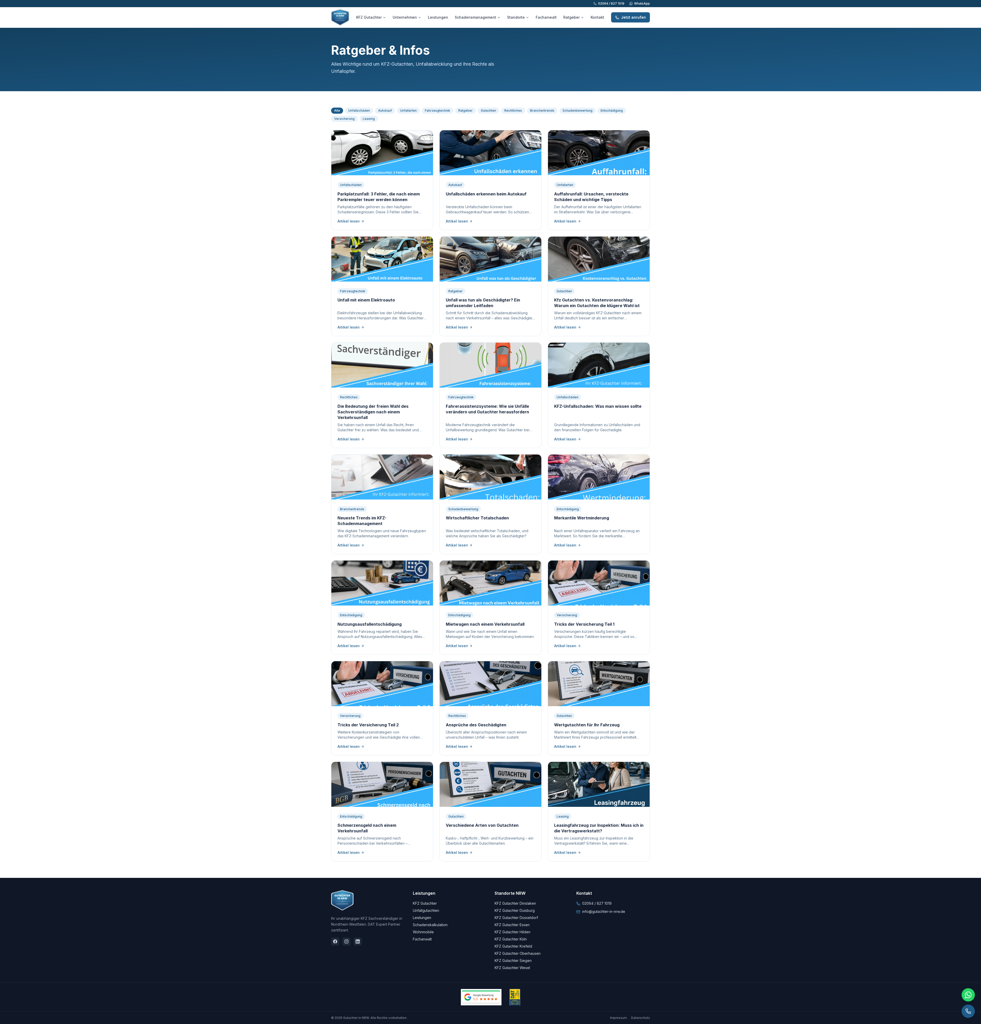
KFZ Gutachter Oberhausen (518, 953)
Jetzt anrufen (633, 17)
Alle (337, 110)
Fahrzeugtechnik (437, 110)
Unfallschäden (359, 110)
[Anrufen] (968, 1011)
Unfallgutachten (426, 910)
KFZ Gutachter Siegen (513, 960)
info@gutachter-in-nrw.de (603, 911)
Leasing (369, 119)
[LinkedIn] (358, 941)
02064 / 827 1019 (611, 3)
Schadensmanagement (475, 17)
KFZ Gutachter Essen (512, 925)
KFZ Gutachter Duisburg (515, 910)
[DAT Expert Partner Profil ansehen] (515, 997)
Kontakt (597, 17)
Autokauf (385, 110)
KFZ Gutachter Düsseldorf (516, 917)
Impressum (618, 1018)
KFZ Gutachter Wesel (512, 967)
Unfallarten (408, 110)
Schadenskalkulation (430, 925)
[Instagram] (346, 941)
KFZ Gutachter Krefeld (513, 946)
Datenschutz (640, 1018)
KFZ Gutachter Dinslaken (515, 903)
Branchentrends (542, 110)
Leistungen (438, 17)
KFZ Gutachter (369, 17)
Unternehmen (405, 17)
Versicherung (344, 119)
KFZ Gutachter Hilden (512, 932)
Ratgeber (571, 17)
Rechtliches (513, 110)
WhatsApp (642, 3)
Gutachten (488, 110)
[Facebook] (335, 941)
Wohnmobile (423, 932)
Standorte (516, 17)
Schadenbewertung (577, 110)
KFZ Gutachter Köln (511, 939)
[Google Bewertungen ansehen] (481, 997)
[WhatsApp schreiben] (968, 995)
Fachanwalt (546, 17)
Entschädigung (612, 110)
